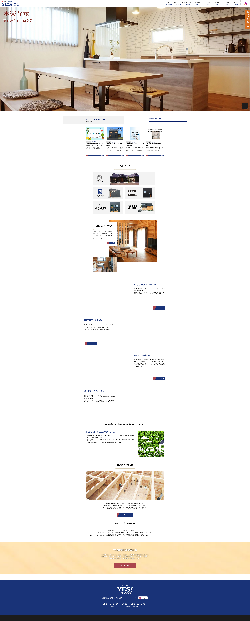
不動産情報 (226, 3)
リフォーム (120, 606)
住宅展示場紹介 (188, 3)
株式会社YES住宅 (125, 589)
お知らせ (169, 3)
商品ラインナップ (178, 3)
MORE (245, 106)
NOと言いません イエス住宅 (7, 3)
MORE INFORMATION (155, 119)
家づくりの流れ (207, 3)
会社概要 (216, 3)
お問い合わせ (235, 3)
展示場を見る (125, 565)
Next (0, 59)
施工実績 (197, 3)
